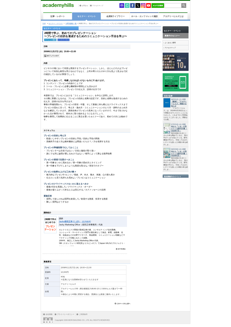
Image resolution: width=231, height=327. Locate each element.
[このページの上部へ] (122, 303)
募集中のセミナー (172, 36)
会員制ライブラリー (115, 16)
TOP (44, 23)
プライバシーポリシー (65, 314)
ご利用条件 (83, 314)
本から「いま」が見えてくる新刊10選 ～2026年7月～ (179, 128)
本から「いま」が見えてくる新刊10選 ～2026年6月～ (179, 153)
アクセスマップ (97, 5)
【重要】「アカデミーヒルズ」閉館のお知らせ (179, 104)
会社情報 (49, 314)
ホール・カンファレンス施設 (144, 16)
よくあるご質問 (170, 43)
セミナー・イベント (86, 16)
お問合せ (85, 5)
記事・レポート (58, 16)
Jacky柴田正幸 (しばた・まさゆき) (75, 221)
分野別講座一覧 (71, 23)
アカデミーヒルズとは (173, 16)
